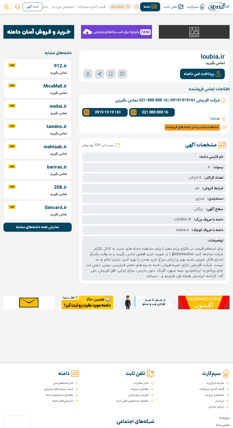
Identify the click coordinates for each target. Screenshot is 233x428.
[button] (120, 6)
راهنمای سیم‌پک (140, 389)
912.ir (60, 66)
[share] (99, 74)
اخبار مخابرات (141, 383)
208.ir (60, 187)
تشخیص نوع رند (63, 7)
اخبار (45, 7)
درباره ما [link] (224, 418)
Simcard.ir (56, 207)
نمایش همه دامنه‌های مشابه (37, 227)
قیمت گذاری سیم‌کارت (91, 7)
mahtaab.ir (55, 147)
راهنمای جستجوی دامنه (59, 395)
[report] (88, 74)
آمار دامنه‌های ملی (63, 383)
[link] (17, 6)
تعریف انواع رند (215, 383)
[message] (122, 74)
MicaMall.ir (55, 86)
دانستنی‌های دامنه (63, 401)
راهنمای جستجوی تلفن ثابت (132, 401)
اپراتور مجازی (216, 407)
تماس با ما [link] (223, 425)
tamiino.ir (56, 126)
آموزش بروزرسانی (138, 395)
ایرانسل (219, 401)
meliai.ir (58, 106)
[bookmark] (111, 74)
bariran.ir (57, 167)
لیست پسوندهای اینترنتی (58, 389)
